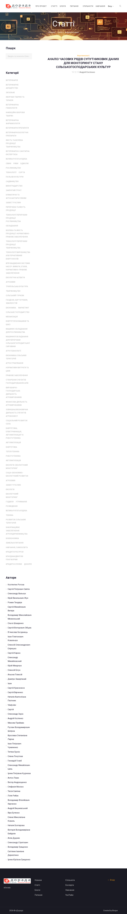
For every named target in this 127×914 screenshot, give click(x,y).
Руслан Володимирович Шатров (19, 729)
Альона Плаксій (15, 674)
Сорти (22, 172)
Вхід (110, 6)
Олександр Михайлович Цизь (19, 767)
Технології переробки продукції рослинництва (16, 218)
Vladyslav (12, 705)
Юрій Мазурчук (15, 665)
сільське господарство (17, 312)
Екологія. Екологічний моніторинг (17, 466)
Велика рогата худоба (16, 159)
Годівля (10, 502)
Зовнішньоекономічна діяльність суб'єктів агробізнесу (17, 413)
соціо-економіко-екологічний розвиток (17, 474)
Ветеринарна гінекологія (12, 106)
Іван (10, 683)
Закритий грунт (14, 190)
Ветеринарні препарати (17, 128)
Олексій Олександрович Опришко (19, 647)
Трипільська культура (17, 286)
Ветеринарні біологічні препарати (17, 134)
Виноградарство (14, 186)
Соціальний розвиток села (16, 422)
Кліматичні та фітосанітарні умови (16, 196)
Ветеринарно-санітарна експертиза (17, 152)
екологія (10, 489)
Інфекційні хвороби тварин (15, 114)
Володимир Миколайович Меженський (20, 617)
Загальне (10, 93)
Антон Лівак (13, 778)
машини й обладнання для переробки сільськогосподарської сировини (18, 341)
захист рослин (13, 203)
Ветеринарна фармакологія (13, 121)
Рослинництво (13, 168)
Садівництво (12, 181)
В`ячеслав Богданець (18, 632)
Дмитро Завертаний (17, 679)
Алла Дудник (14, 838)
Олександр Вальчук (17, 593)
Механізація (12, 317)
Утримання (21, 502)
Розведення (11, 506)
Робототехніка (13, 456)
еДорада (19, 911)
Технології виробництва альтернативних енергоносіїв (18, 255)
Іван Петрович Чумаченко (14, 745)
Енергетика (11, 447)
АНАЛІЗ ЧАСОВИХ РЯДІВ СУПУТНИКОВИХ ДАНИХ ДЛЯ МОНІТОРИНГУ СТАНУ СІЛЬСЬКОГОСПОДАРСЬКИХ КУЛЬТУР (83, 63)
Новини (38, 880)
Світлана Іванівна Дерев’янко (16, 853)
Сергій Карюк (14, 653)
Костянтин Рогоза (16, 584)
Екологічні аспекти (15, 278)
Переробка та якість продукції (15, 208)
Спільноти (88, 6)
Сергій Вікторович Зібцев (19, 628)
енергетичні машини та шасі (17, 322)
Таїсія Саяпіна (14, 791)
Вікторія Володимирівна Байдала (19, 832)
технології (11, 172)
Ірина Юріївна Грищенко (19, 859)
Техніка (9, 515)
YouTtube (69, 895)
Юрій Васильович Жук (18, 598)
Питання (74, 6)
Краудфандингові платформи (14, 558)
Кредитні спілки (14, 564)
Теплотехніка (12, 452)
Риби (15, 163)
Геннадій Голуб (15, 761)
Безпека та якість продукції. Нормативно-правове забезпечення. (18, 233)
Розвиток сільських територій (16, 521)
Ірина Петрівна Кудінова (19, 773)
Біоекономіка (12, 538)
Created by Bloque (110, 911)
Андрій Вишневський (18, 808)
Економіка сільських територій (16, 357)
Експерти (69, 885)
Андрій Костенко (15, 718)
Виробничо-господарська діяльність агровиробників (14, 392)
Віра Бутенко (14, 813)
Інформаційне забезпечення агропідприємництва (16, 530)
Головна (51, 32)
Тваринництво (13, 291)
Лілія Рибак (13, 795)
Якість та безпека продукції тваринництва (14, 143)
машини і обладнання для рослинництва (16, 330)
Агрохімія (10, 282)
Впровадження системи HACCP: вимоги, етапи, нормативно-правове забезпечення (18, 268)
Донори (28, 564)
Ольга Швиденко (16, 623)
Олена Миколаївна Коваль (16, 819)
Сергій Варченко (15, 692)
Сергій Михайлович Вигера (17, 609)
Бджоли (24, 163)
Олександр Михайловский (14, 659)
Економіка (11, 308)
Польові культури (14, 177)
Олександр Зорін (15, 714)
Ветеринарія (12, 80)
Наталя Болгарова (16, 825)
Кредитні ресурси (14, 552)
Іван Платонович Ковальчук (15, 638)
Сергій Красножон (16, 688)
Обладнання (12, 226)
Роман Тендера (15, 602)
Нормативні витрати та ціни (17, 369)
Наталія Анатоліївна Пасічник (17, 699)
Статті (54, 6)
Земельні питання (14, 543)
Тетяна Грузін (14, 752)
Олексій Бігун (14, 670)
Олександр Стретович (18, 842)
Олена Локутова (15, 756)
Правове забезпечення (17, 375)
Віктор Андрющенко (17, 782)
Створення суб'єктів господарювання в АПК (17, 381)
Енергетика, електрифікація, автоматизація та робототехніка (14, 433)
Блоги (63, 6)
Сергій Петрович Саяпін (19, 589)
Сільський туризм (15, 295)
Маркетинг (23, 308)
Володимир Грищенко (18, 847)
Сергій (11, 709)
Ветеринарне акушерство (12, 86)
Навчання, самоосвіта (17, 547)
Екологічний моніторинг (12, 495)
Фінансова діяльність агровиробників (16, 403)
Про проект (41, 6)
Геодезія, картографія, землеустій (17, 301)
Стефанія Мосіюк (16, 787)
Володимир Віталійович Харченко (19, 802)
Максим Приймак (16, 723)
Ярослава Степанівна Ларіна (17, 737)
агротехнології (13, 351)
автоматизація (13, 443)
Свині (8, 163)
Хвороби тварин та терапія (15, 98)
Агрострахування (14, 363)
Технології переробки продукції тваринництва (16, 244)
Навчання (100, 6)
